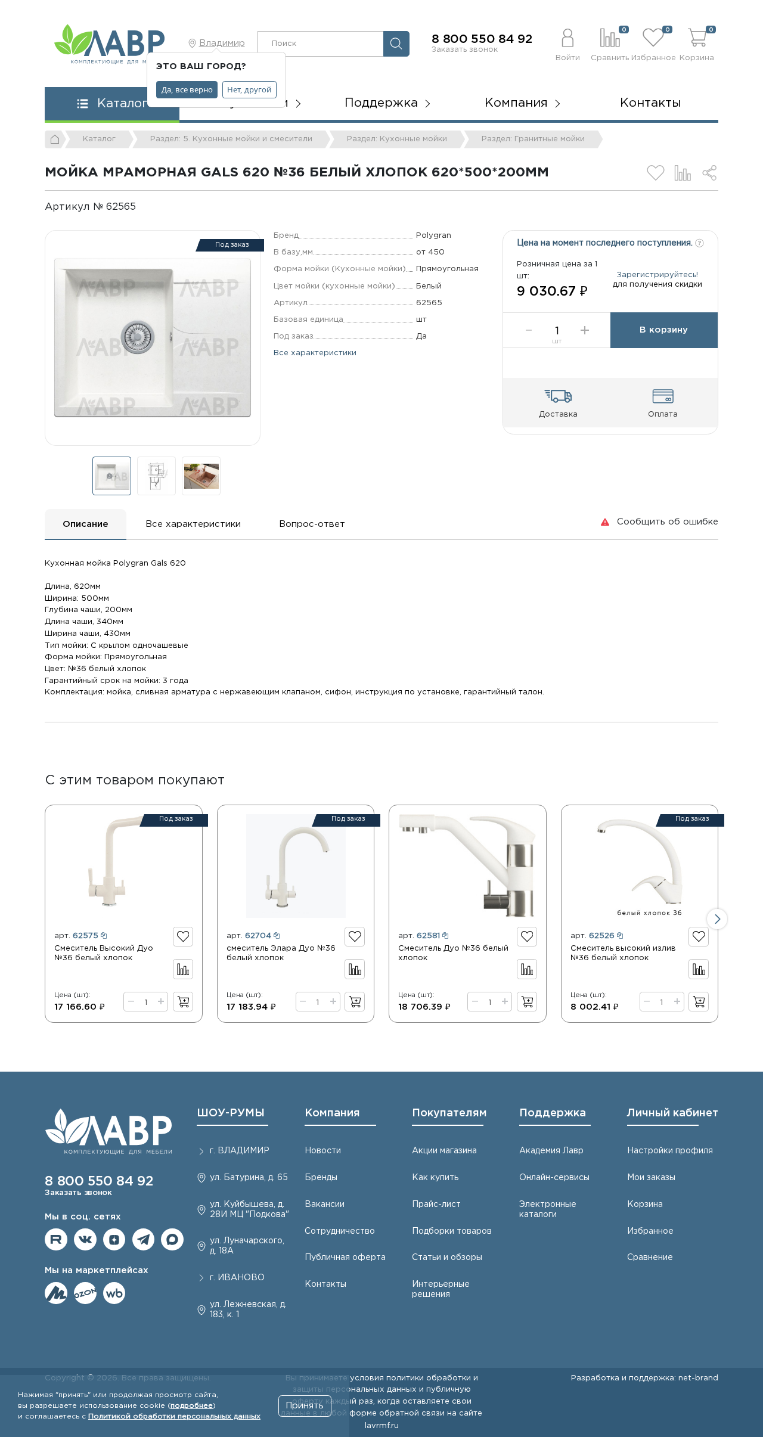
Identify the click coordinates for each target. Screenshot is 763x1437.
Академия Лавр (551, 1150)
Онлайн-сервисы (554, 1177)
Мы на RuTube (56, 1239)
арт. (76, 935)
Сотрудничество (340, 1231)
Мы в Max (172, 1239)
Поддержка (552, 1113)
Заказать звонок (465, 49)
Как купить (435, 1177)
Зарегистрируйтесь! (657, 274)
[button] (568, 43)
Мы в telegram (143, 1239)
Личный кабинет (672, 1113)
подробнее (191, 1405)
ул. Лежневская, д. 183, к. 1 (248, 1309)
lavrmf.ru (382, 1425)
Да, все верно (187, 89)
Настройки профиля (670, 1150)
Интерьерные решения (441, 1289)
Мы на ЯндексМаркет (56, 1293)
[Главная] (55, 139)
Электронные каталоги (547, 1209)
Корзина (645, 1204)
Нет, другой (249, 89)
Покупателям (449, 1113)
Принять (305, 1406)
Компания (332, 1113)
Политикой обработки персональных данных (174, 1416)
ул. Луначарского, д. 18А (247, 1246)
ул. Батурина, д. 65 (249, 1177)
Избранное (650, 1231)
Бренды (321, 1177)
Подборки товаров (452, 1231)
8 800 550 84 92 (482, 39)
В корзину (664, 330)
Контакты (650, 103)
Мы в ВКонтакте (85, 1239)
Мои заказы (651, 1177)
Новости (323, 1150)
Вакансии (325, 1204)
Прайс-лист (436, 1204)
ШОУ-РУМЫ (231, 1113)
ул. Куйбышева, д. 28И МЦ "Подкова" (249, 1209)
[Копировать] (146, 207)
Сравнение (650, 1257)
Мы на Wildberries (114, 1293)
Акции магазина (444, 1150)
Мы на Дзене (114, 1239)
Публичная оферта (345, 1257)
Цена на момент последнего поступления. (606, 243)
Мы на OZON (85, 1293)
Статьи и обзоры (447, 1257)
